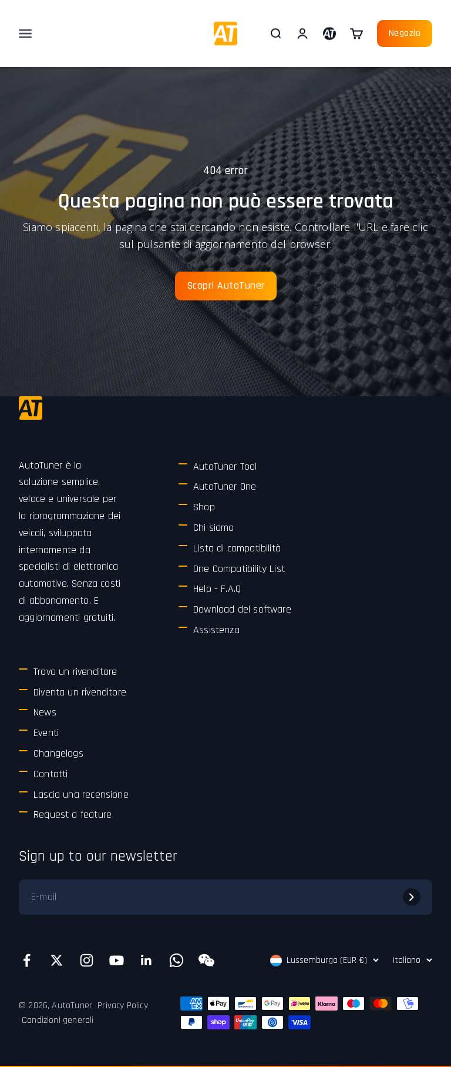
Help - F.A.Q (217, 589)
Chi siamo (213, 527)
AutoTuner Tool (225, 466)
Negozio (405, 33)
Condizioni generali (57, 1020)
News (44, 712)
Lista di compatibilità (237, 548)
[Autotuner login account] (329, 33)
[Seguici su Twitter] (57, 960)
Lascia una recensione (81, 794)
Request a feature (72, 814)
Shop (204, 507)
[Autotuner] (30, 408)
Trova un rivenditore (75, 671)
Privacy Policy (122, 1005)
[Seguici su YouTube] (116, 960)
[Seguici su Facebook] (27, 960)
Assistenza (216, 630)
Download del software (242, 609)
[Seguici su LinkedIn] (146, 960)
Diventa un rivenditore (79, 692)
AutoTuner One (224, 486)
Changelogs (58, 753)
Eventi (46, 733)
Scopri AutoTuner (226, 285)
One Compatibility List (239, 569)
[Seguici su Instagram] (87, 960)
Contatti (50, 774)
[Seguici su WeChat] (206, 960)
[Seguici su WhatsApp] (176, 960)
